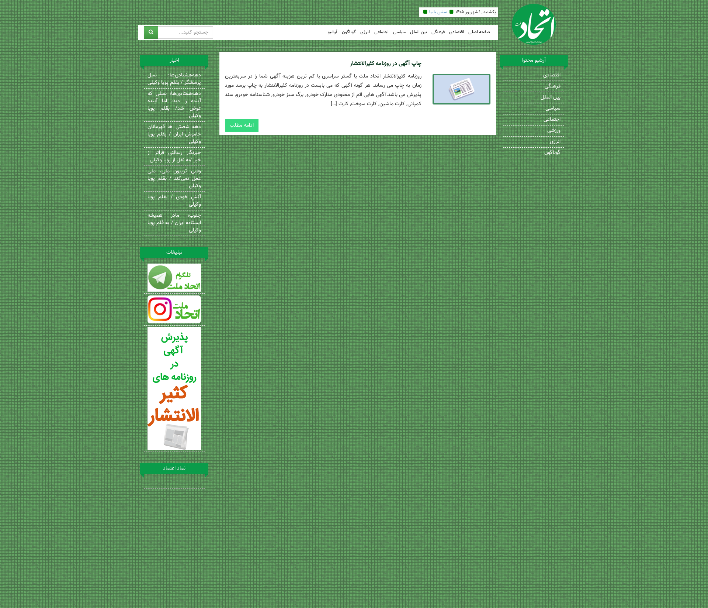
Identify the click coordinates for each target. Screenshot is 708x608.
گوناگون (349, 32)
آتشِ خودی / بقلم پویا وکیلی (174, 201)
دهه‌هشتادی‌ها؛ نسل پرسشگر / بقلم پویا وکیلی (174, 79)
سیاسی (399, 32)
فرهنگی (438, 32)
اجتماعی (381, 32)
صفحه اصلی (479, 32)
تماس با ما (438, 12)
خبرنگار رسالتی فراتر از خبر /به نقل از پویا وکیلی (174, 156)
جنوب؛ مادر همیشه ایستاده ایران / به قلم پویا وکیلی (174, 223)
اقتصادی (456, 32)
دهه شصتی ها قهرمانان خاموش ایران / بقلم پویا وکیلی (174, 134)
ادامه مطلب (242, 125)
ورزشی (553, 131)
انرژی (365, 32)
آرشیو (332, 32)
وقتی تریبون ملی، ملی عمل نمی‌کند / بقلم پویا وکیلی (174, 178)
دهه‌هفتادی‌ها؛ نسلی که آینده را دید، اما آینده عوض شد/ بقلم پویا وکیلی (174, 105)
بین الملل (418, 32)
